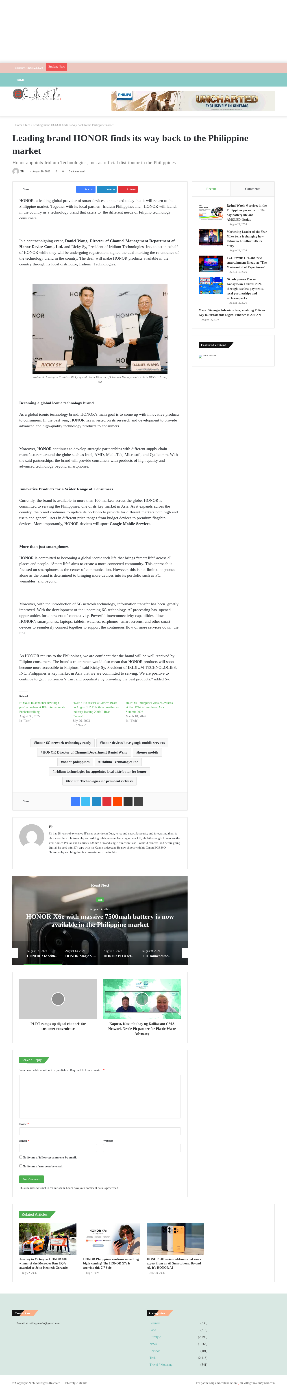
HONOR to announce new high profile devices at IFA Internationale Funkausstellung (42, 707)
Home (19, 80)
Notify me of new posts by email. (43, 1166)
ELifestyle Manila (76, 1383)
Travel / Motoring (161, 1364)
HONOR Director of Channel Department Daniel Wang (85, 752)
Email (24, 1140)
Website (108, 1140)
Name (24, 1124)
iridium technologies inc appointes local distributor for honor (100, 771)
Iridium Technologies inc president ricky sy (100, 781)
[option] (100, 920)
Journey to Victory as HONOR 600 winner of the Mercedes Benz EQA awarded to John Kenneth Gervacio (43, 1263)
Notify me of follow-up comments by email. (50, 1157)
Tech (27, 125)
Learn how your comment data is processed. (92, 1188)
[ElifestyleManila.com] (37, 93)
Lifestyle (155, 1337)
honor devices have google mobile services (133, 743)
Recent (211, 189)
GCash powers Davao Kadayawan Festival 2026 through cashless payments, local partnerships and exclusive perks (245, 289)
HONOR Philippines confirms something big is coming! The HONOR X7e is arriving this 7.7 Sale (111, 1263)
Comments (252, 189)
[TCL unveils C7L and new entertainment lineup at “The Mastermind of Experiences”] (211, 264)
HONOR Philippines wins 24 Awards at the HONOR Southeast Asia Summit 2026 (149, 707)
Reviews (155, 1351)
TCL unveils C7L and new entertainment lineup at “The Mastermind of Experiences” (247, 262)
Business (155, 1323)
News (153, 1344)
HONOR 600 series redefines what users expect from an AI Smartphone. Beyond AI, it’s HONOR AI (174, 1263)
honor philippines (76, 762)
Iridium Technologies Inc (119, 762)
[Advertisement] (143, 31)
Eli (22, 171)
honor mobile (148, 752)
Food (153, 1330)
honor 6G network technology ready (63, 743)
